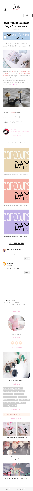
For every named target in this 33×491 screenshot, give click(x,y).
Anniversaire (18, 388)
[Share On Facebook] (13, 117)
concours (6, 122)
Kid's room (6, 399)
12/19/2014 (9, 251)
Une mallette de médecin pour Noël (17, 437)
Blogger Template (24, 488)
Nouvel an (22, 399)
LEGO (13, 122)
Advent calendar (16, 121)
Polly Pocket (13, 402)
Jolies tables (22, 397)
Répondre (27, 258)
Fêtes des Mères (8, 394)
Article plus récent (12, 302)
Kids (12, 399)
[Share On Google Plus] (16, 117)
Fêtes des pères (19, 394)
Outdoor (5, 402)
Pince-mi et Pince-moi (14, 249)
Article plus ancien (20, 304)
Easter (23, 391)
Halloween (6, 397)
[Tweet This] (9, 117)
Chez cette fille (12, 488)
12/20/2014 (9, 265)
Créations (6, 391)
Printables (22, 402)
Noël (27, 399)
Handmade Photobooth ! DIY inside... (16, 478)
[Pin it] (19, 117)
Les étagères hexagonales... (16, 380)
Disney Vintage (15, 391)
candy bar (6, 405)
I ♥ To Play (14, 397)
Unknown (10, 263)
